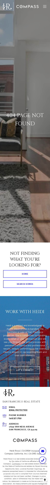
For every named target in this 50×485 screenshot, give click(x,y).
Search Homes (25, 284)
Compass (16, 464)
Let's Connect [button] (25, 370)
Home (25, 274)
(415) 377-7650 (15, 418)
